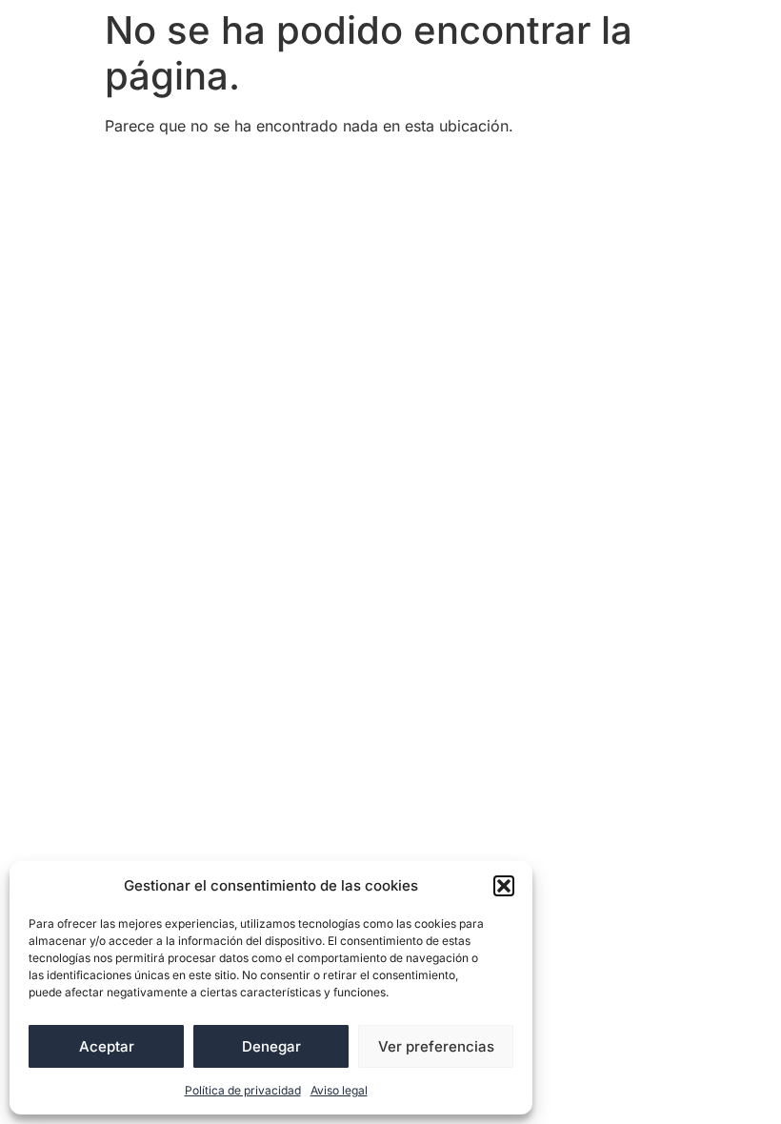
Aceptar (106, 1046)
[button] (503, 885)
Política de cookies (187, 201)
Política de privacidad (243, 1090)
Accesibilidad (167, 168)
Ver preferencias (436, 1046)
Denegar (271, 1046)
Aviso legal (339, 1090)
